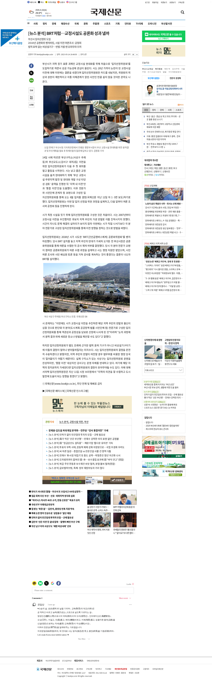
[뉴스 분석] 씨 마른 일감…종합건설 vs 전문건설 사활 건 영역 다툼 (80, 451)
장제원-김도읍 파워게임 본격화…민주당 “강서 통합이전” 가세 (78, 430)
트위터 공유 (31, 73)
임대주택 (175, 69)
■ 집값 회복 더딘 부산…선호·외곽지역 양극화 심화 (52, 495)
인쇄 (31, 91)
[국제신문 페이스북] (55, 391)
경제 (54, 23)
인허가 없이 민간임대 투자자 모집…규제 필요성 (163, 394)
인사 (146, 168)
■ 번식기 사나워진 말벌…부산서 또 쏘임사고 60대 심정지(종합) (57, 491)
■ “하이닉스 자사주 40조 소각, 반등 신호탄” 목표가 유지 (54, 500)
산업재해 (150, 185)
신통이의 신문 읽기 (154, 401)
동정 (170, 168)
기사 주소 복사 (31, 98)
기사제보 (108, 669)
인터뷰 (128, 23)
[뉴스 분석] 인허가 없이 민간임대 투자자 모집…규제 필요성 (77, 434)
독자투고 (98, 669)
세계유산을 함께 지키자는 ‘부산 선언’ (159, 384)
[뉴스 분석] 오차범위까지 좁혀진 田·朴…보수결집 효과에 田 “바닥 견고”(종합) (86, 459)
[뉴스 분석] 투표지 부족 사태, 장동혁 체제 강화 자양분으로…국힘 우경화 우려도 (86, 447)
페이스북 (33, 2)
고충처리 (146, 669)
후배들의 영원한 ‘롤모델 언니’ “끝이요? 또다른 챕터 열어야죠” (124, 533)
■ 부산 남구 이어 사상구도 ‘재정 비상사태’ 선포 (50, 526)
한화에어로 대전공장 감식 (155, 224)
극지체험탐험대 (174, 72)
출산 (165, 168)
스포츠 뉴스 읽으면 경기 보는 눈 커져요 (160, 407)
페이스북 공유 (31, 66)
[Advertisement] (109, 173)
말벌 (165, 72)
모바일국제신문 (157, 669)
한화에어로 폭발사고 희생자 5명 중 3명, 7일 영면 (165, 215)
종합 (146, 109)
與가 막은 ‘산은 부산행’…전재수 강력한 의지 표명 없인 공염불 (169, 397)
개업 (156, 168)
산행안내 (148, 171)
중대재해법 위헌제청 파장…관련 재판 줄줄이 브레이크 (167, 211)
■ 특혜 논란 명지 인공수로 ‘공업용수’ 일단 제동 (50, 513)
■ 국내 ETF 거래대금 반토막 (41, 504)
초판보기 (172, 2)
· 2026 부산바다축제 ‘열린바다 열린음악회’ (161, 425)
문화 (86, 23)
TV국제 (139, 23)
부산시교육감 (147, 69)
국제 (76, 23)
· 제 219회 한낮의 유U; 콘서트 (156, 428)
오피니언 (152, 23)
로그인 (147, 2)
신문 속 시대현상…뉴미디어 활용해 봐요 (160, 404)
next (183, 446)
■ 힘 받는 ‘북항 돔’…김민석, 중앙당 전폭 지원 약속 (51, 508)
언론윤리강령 (135, 669)
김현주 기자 (32, 54)
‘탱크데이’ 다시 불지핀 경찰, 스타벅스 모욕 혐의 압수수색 (168, 269)
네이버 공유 (31, 80)
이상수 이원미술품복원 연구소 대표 (173, 362)
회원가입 (155, 2)
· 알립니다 (148, 422)
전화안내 (70, 669)
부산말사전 (166, 23)
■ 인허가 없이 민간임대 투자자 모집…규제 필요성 (51, 517)
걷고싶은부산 (67, 660)
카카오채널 (52, 2)
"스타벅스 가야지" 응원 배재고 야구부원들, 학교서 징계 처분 (170, 265)
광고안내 (79, 669)
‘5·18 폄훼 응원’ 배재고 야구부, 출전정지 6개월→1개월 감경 (170, 278)
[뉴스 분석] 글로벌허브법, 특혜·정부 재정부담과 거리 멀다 (76, 468)
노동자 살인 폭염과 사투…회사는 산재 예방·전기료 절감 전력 (170, 203)
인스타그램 (73, 2)
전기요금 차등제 (154, 72)
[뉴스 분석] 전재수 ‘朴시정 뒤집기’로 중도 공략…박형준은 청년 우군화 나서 (84, 455)
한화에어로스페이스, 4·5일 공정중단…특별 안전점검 (167, 220)
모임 (151, 168)
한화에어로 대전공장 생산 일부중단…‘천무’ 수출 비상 (167, 228)
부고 (175, 168)
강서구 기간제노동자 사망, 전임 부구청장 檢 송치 (165, 207)
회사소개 (60, 669)
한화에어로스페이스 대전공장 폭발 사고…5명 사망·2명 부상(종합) (172, 232)
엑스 (42, 2)
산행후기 (157, 171)
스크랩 (31, 105)
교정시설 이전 (76, 421)
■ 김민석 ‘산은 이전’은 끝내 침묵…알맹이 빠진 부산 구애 (54, 521)
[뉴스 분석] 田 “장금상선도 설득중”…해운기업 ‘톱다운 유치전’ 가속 (81, 443)
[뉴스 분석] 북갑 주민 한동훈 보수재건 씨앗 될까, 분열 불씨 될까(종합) (82, 463)
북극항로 (158, 69)
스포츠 (107, 23)
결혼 (161, 168)
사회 (35, 23)
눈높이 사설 (152, 381)
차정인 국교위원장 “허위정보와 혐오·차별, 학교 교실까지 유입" (171, 273)
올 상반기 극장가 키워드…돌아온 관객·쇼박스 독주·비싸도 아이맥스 (98, 510)
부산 (86, 421)
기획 (117, 23)
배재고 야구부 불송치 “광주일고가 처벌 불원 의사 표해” (168, 282)
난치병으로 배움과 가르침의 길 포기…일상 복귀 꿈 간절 (153, 364)
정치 (45, 23)
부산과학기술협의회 (53, 660)
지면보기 (164, 2)
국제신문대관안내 (93, 660)
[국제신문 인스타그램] (77, 391)
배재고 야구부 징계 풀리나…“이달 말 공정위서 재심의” (167, 286)
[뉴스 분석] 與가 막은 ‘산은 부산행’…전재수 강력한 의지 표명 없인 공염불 (84, 438)
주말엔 (96, 23)
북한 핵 (167, 69)
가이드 (148, 174)
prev (143, 446)
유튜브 (62, 2)
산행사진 (166, 171)
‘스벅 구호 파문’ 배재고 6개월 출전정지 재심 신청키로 (167, 290)
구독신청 (181, 2)
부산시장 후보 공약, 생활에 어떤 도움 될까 (161, 387)
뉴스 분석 (63, 421)
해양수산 (65, 23)
